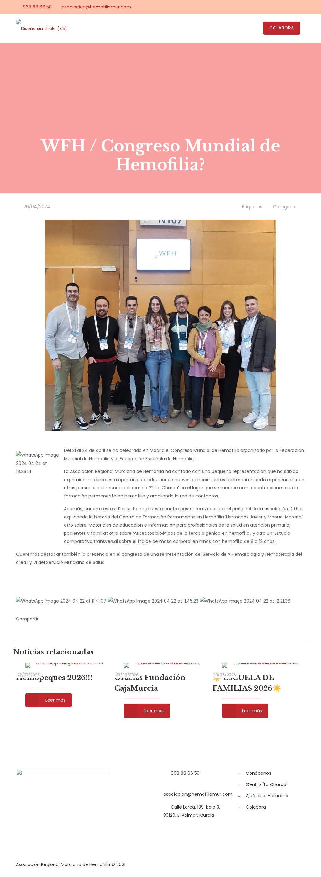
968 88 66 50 (37, 7)
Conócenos (258, 773)
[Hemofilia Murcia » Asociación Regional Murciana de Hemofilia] (41, 28)
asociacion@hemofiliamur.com (96, 7)
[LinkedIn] (293, 6)
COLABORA (281, 28)
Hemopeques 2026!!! (54, 677)
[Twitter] (276, 6)
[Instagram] (301, 6)
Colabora (256, 807)
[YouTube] (285, 6)
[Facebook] (268, 6)
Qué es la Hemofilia (267, 796)
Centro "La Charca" (267, 784)
